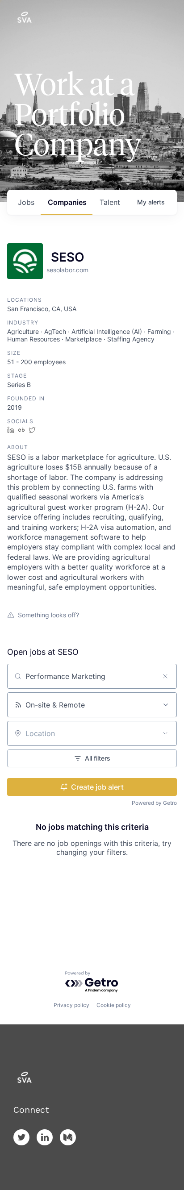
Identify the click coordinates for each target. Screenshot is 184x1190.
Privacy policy (71, 1005)
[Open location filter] (165, 733)
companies (67, 202)
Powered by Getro (154, 802)
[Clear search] (165, 676)
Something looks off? (48, 615)
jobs (26, 202)
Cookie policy (113, 1005)
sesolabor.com (67, 270)
